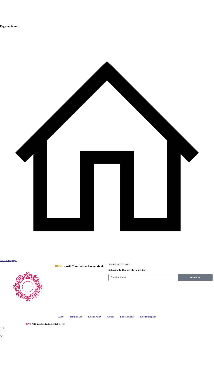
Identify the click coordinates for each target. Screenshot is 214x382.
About (61, 316)
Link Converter (127, 316)
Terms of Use (76, 316)
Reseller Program (148, 316)
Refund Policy (94, 316)
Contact (110, 316)
